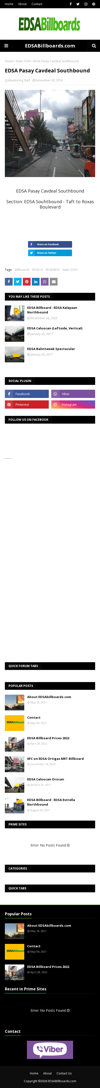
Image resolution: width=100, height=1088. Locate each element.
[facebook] (70, 4)
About (22, 4)
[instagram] (86, 4)
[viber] (73, 394)
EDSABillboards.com (50, 45)
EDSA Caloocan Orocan (45, 779)
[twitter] (78, 4)
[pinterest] (93, 4)
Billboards (22, 270)
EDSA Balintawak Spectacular (51, 349)
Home (9, 4)
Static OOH (23, 61)
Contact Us (64, 1073)
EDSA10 (37, 270)
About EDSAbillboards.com (49, 697)
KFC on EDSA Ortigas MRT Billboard (55, 758)
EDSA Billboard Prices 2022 (48, 738)
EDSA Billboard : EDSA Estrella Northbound (51, 802)
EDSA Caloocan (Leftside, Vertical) (54, 328)
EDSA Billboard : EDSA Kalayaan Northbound (52, 310)
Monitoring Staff (19, 80)
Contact (37, 4)
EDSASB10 (52, 270)
